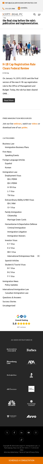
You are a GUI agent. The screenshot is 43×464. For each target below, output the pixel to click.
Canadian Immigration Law (16, 293)
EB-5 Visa (11, 252)
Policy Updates (11, 285)
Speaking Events (12, 155)
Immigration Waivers (16, 236)
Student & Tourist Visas (15, 265)
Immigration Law (10, 172)
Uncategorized (9, 305)
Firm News (7, 152)
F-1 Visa (10, 276)
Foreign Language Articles (14, 160)
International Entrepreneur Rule (23, 256)
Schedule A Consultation (21, 460)
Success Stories (9, 301)
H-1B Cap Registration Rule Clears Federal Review (19, 66)
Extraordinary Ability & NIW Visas (19, 200)
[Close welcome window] (31, 453)
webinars (18, 124)
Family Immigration (13, 212)
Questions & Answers (12, 297)
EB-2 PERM (12, 179)
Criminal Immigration (16, 228)
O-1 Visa (11, 207)
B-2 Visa (11, 272)
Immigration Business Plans (17, 147)
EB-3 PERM (12, 183)
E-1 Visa (11, 244)
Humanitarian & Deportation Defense (21, 224)
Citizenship (12, 216)
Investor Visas (11, 240)
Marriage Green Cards (16, 220)
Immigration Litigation (17, 232)
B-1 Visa (11, 268)
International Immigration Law (16, 289)
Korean (8, 167)
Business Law (8, 144)
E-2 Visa (11, 248)
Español (8, 163)
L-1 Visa (10, 191)
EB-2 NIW (11, 203)
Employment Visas (13, 176)
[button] (39, 15)
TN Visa (10, 195)
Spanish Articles (12, 260)
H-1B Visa (6, 73)
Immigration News (10, 281)
